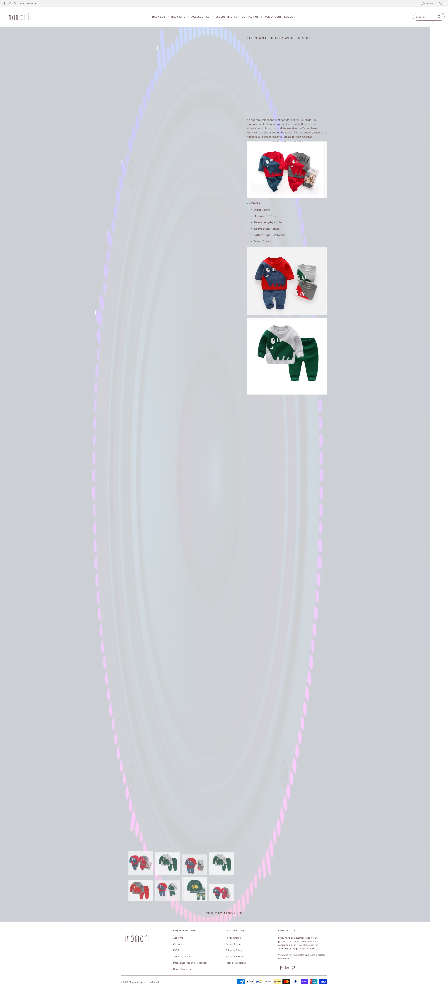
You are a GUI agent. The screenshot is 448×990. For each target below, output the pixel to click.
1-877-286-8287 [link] (28, 3)
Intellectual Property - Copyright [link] (190, 962)
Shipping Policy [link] (234, 950)
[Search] (439, 17)
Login (429, 3)
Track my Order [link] (181, 956)
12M (267, 86)
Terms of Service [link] (234, 956)
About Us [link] (178, 937)
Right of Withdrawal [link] (236, 962)
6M (250, 86)
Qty (249, 96)
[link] (4, 3)
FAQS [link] (176, 950)
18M (277, 86)
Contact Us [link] (179, 944)
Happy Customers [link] (182, 969)
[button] (160, 17)
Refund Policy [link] (233, 944)
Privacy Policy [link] (233, 937)
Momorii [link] (133, 982)
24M (286, 86)
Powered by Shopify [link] (149, 982)
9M (258, 86)
